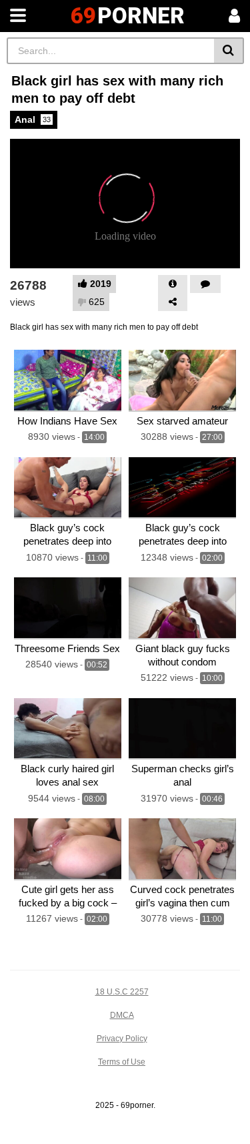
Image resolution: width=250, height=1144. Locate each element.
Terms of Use (121, 1062)
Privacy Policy (122, 1038)
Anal (33, 119)
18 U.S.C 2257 (122, 991)
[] (229, 50)
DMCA (122, 1015)
